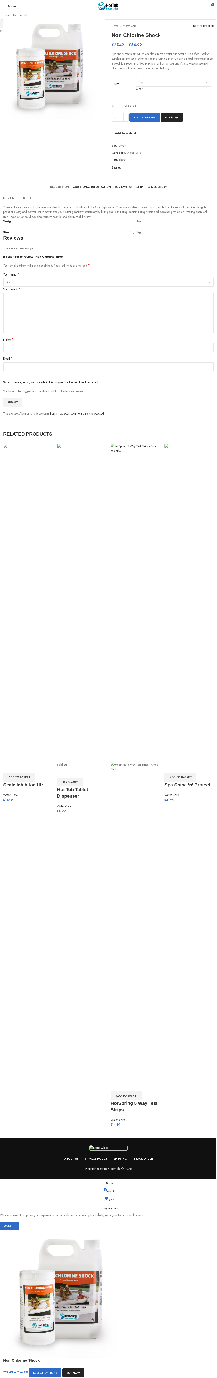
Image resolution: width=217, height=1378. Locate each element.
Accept (9, 1226)
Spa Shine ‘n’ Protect (187, 784)
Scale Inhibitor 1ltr (23, 784)
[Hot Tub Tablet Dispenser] (82, 602)
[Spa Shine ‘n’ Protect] (189, 602)
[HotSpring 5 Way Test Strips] (135, 602)
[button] (19, 777)
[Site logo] (108, 6)
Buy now (73, 1373)
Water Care (10, 795)
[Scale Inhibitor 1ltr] (28, 602)
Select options (45, 1373)
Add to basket (145, 117)
